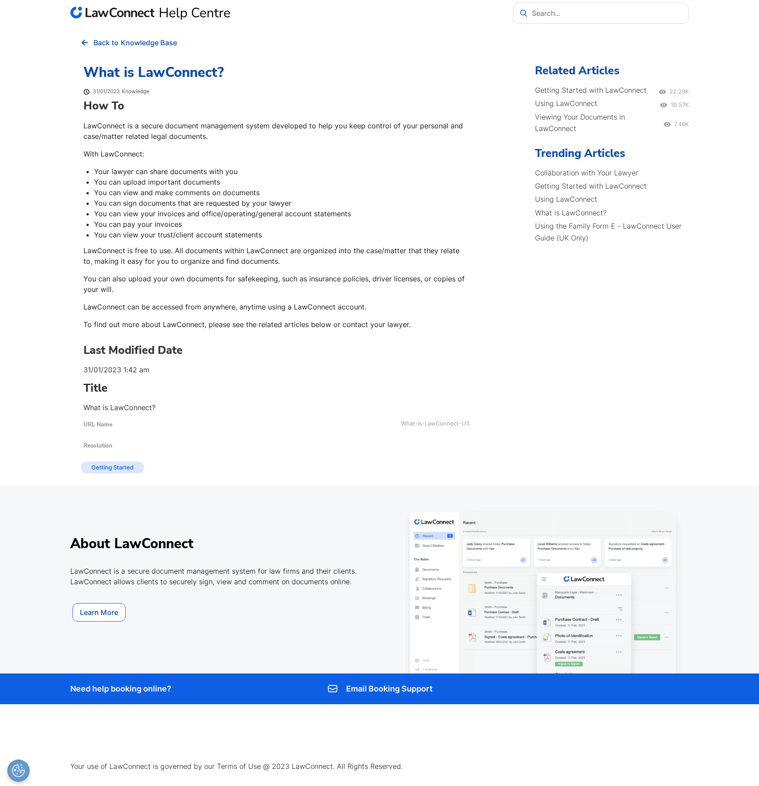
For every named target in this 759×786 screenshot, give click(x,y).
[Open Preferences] (18, 771)
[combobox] (601, 13)
